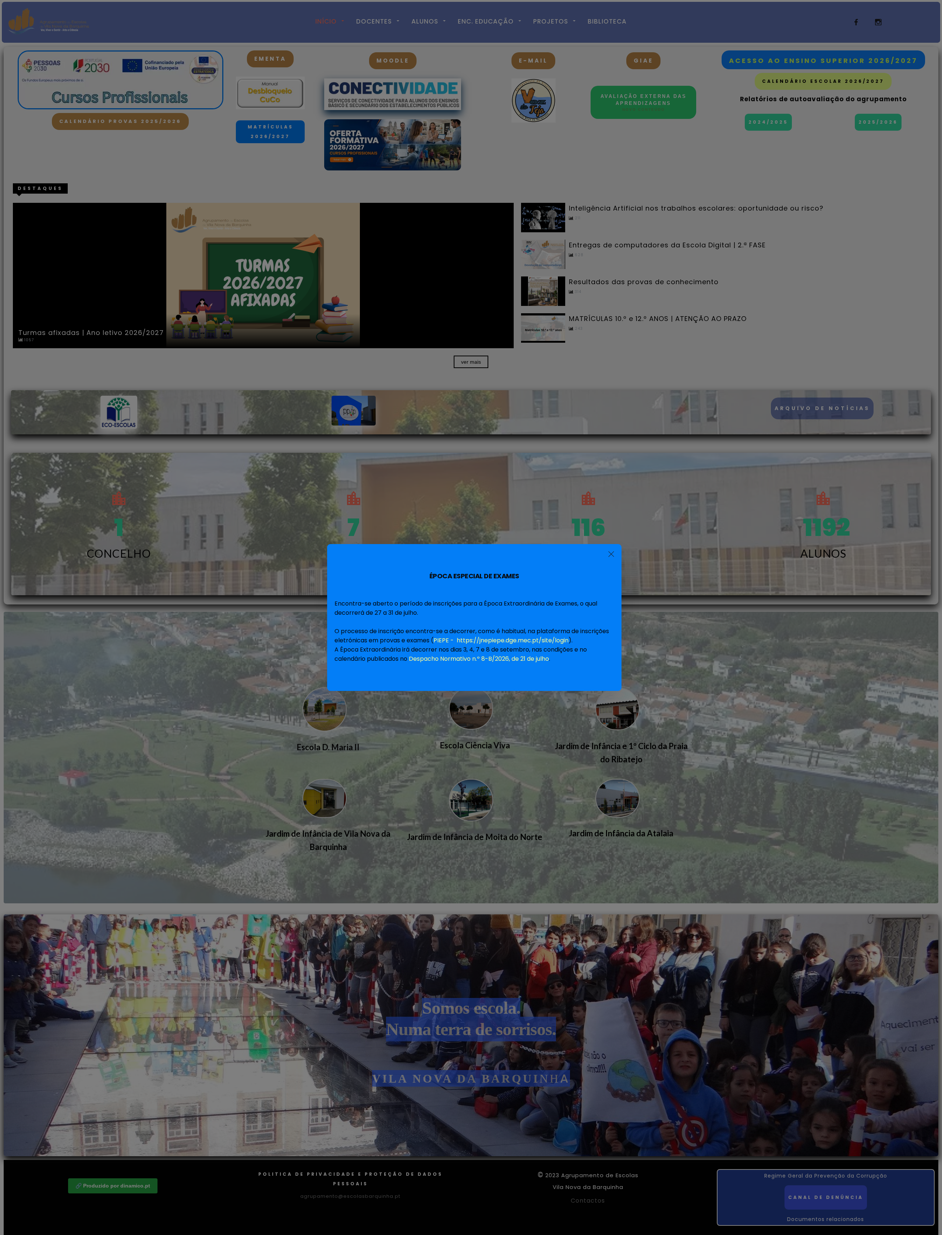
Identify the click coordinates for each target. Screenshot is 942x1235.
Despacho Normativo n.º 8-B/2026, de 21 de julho (479, 658)
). (503, 640)
